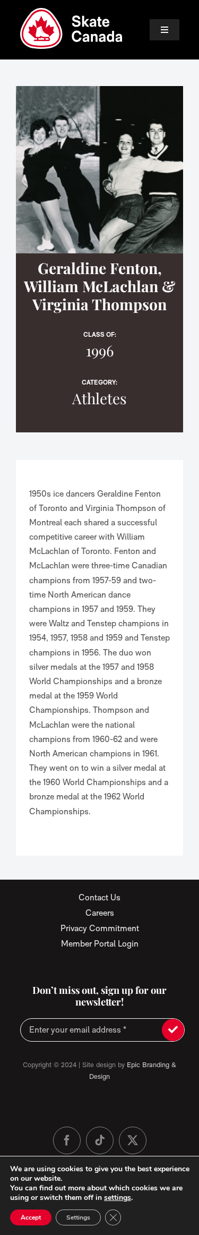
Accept (31, 1217)
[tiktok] (100, 1140)
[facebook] (67, 1140)
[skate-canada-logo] (71, 12)
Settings (78, 1217)
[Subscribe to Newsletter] (173, 1030)
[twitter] (132, 1140)
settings (117, 1198)
